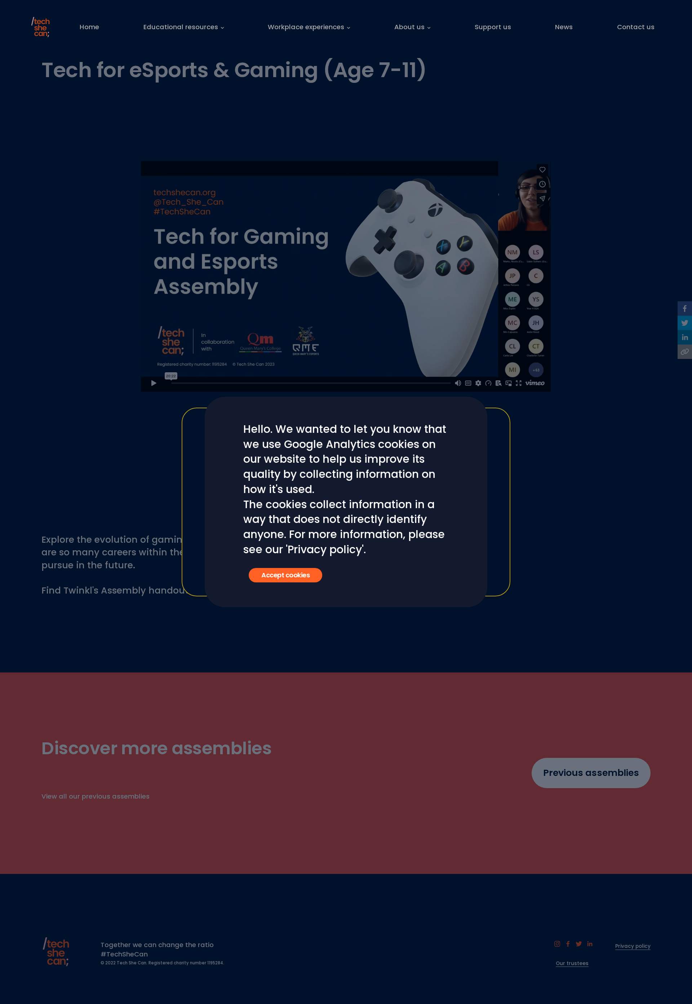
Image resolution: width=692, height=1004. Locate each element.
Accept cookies (285, 574)
